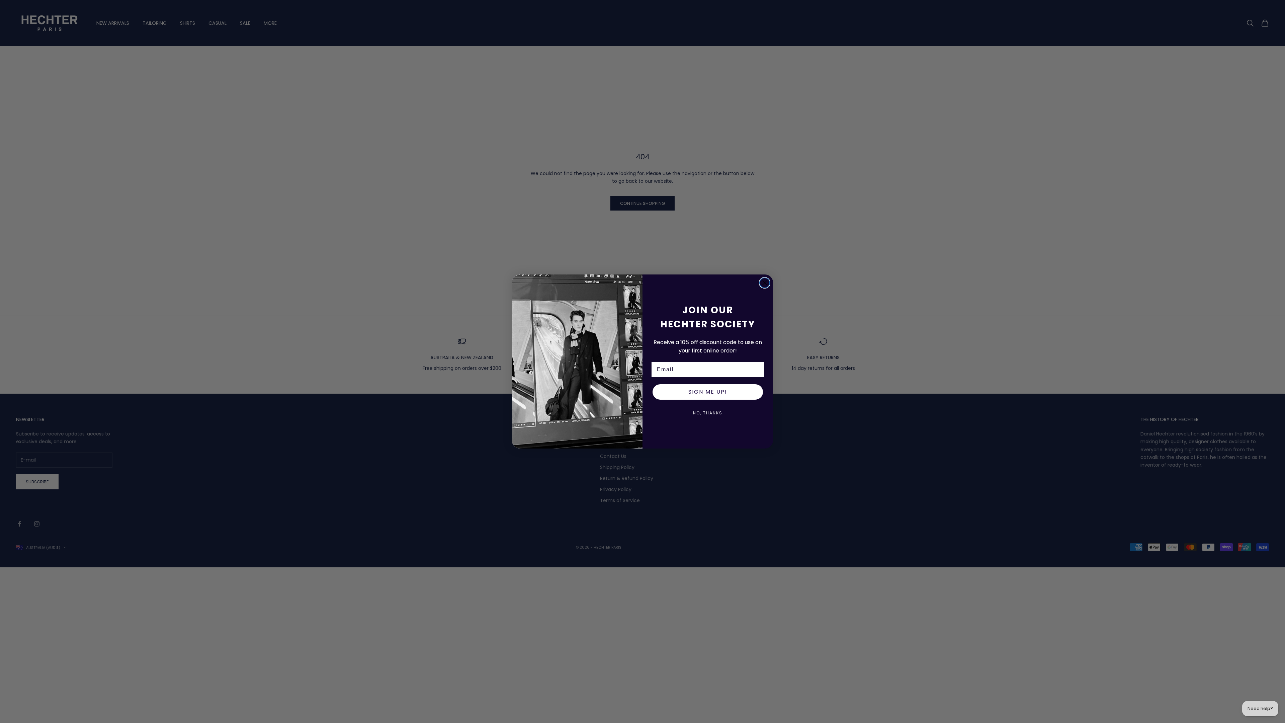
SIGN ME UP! (707, 392)
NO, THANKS (707, 413)
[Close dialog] (765, 283)
